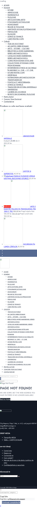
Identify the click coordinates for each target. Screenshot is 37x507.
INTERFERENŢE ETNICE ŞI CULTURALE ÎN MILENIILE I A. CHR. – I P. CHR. (22, 69)
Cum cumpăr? (8, 458)
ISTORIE (11, 10)
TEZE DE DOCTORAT (16, 44)
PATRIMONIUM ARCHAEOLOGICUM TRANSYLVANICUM (21, 78)
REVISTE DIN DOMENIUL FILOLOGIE (21, 94)
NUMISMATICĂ (13, 15)
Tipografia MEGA (10, 437)
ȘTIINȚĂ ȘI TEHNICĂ (15, 36)
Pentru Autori (9, 97)
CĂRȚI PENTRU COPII (16, 39)
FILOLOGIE (12, 17)
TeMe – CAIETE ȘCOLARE (13, 440)
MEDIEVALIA (12, 75)
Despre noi (7, 453)
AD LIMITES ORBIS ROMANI (18, 46)
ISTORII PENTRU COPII (16, 72)
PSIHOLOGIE (12, 32)
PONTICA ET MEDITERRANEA (19, 82)
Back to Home (5, 399)
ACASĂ (6, 5)
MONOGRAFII (13, 24)
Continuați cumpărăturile (11, 502)
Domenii (7, 7)
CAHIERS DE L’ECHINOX (17, 92)
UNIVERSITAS (13, 89)
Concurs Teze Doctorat (12, 99)
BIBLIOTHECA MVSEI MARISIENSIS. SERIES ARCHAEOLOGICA (21, 52)
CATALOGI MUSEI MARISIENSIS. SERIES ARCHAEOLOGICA (20, 57)
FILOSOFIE (12, 34)
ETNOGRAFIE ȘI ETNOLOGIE (19, 22)
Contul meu (8, 451)
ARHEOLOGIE (13, 12)
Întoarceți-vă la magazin (17, 499)
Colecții (6, 41)
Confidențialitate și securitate (14, 465)
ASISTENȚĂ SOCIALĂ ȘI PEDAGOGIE (22, 29)
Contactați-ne (9, 101)
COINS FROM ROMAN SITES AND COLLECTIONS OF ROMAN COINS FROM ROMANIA (21, 63)
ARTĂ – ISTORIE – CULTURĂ (18, 48)
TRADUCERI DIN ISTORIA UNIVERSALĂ (22, 87)
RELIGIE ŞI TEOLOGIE (16, 27)
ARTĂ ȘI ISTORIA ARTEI (16, 19)
